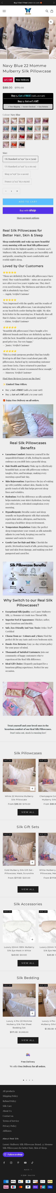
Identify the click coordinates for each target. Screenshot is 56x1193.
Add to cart (28, 201)
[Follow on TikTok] (32, 1162)
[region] (28, 1063)
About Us (7, 1110)
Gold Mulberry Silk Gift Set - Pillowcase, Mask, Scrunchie (19, 872)
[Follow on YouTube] (25, 1162)
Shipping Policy (10, 1096)
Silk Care (7, 1105)
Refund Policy (9, 1101)
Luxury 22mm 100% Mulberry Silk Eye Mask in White (19, 949)
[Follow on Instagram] (11, 1162)
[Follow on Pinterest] (18, 1162)
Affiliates (7, 1130)
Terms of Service (11, 1120)
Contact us (8, 1115)
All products (9, 1091)
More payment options (28, 217)
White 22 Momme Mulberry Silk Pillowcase (19, 798)
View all (28, 889)
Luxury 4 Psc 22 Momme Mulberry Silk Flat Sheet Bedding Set (19, 1024)
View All (28, 812)
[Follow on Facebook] (4, 1162)
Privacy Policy (9, 1125)
